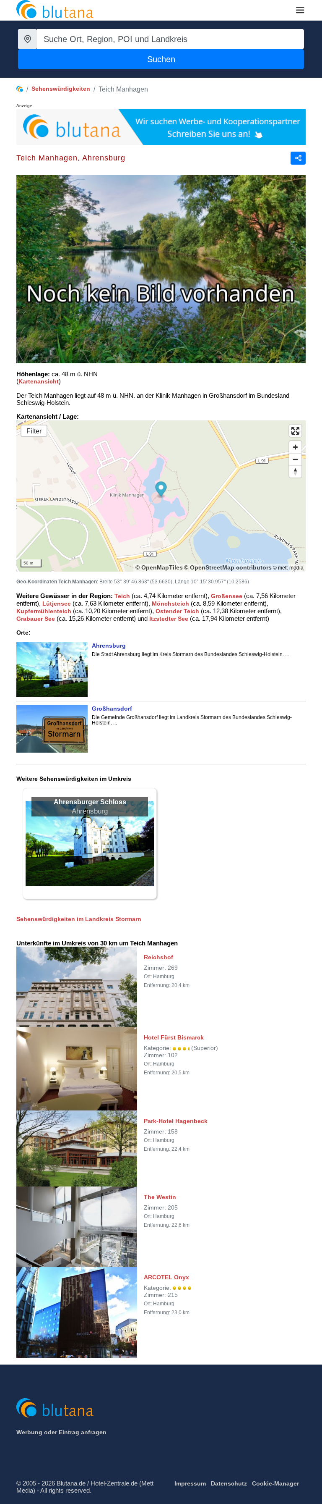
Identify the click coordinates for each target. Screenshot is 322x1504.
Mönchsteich (170, 603)
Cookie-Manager (275, 1483)
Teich (122, 596)
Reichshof (158, 957)
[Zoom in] (295, 447)
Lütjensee (56, 603)
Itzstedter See (168, 618)
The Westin (160, 1197)
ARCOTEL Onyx (166, 1277)
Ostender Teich (177, 611)
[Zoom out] (295, 459)
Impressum (190, 1483)
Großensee (226, 596)
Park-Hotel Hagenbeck (176, 1121)
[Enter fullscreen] (295, 431)
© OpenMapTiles (159, 567)
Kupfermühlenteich (43, 611)
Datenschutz (229, 1483)
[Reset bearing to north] (295, 471)
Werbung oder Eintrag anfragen (61, 1432)
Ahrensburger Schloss (90, 802)
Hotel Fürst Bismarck (174, 1037)
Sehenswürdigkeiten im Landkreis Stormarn (78, 919)
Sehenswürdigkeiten (60, 88)
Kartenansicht (38, 381)
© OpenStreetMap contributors (228, 567)
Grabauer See (35, 618)
